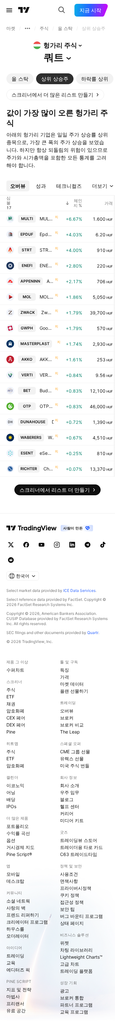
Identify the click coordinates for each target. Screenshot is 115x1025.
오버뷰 (66, 710)
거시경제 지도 (20, 847)
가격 (64, 677)
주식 (10, 689)
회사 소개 (69, 785)
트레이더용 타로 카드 (81, 847)
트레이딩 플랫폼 (76, 971)
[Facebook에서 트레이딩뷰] (26, 544)
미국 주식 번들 (74, 765)
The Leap (70, 731)
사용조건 (69, 874)
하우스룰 (15, 929)
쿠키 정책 (69, 895)
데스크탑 (15, 881)
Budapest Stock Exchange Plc (47, 390)
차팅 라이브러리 (76, 950)
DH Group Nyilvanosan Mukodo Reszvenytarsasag (53, 421)
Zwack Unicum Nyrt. (47, 312)
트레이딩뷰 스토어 (78, 840)
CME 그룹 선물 (75, 751)
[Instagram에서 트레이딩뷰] (56, 544)
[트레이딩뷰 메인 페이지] (24, 10)
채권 (10, 703)
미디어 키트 (72, 820)
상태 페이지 (72, 923)
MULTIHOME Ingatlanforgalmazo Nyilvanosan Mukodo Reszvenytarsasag (47, 218)
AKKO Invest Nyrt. (47, 359)
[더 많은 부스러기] (27, 28)
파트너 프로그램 (76, 1004)
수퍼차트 (15, 670)
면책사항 (69, 881)
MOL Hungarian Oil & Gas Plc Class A (47, 296)
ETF (10, 696)
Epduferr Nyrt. (47, 234)
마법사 (13, 996)
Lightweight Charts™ (81, 957)
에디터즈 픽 (18, 969)
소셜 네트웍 (18, 900)
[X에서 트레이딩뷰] (10, 544)
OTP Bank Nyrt (47, 406)
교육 (10, 962)
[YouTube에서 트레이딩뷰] (41, 544)
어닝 (10, 792)
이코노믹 (15, 785)
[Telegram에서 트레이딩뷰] (87, 544)
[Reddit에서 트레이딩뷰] (10, 560)
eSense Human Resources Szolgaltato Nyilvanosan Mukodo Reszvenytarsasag (47, 453)
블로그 (66, 799)
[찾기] (61, 10)
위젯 (64, 943)
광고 (64, 990)
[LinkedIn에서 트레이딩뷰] (72, 544)
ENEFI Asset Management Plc (47, 265)
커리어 (66, 813)
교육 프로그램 (74, 1011)
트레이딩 (15, 955)
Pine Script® (19, 854)
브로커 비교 (72, 724)
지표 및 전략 (18, 989)
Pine (10, 731)
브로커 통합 (72, 997)
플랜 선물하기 (74, 691)
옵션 (10, 840)
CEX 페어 (15, 717)
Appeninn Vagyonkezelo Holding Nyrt (50, 281)
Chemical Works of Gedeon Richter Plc (48, 468)
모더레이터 (17, 936)
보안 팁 (67, 909)
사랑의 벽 (16, 908)
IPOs (11, 806)
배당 (10, 799)
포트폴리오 (17, 826)
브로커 (66, 717)
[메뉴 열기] (9, 10)
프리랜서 (15, 1003)
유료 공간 (16, 1010)
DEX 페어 (15, 724)
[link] (55, 94)
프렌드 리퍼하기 (22, 915)
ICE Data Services (79, 590)
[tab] (20, 78)
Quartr (92, 632)
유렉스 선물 (72, 758)
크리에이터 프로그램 (27, 922)
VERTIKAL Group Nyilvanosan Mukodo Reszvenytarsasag (47, 375)
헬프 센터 (69, 806)
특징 (64, 670)
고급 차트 (69, 964)
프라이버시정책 (75, 888)
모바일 (13, 874)
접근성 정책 (72, 902)
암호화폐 (15, 710)
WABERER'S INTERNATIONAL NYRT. (51, 437)
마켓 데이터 (72, 684)
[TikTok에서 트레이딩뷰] (102, 544)
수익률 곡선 (18, 833)
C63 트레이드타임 (78, 854)
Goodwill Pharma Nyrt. (47, 328)
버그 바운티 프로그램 (81, 916)
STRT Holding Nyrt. (47, 250)
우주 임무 (69, 792)
